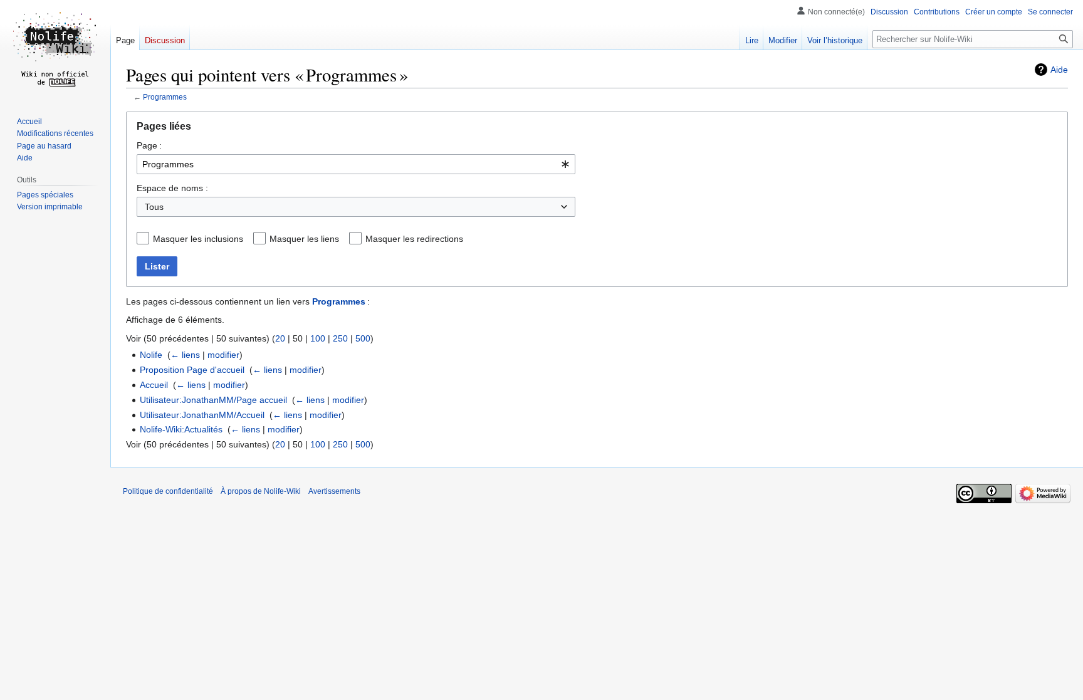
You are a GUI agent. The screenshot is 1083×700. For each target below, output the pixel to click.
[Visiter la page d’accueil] (55, 50)
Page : (149, 145)
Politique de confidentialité (168, 491)
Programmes (165, 97)
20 (280, 338)
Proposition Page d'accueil (192, 370)
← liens (185, 355)
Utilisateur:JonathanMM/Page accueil (213, 400)
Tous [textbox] (154, 207)
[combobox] (356, 164)
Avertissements (334, 491)
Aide (1059, 70)
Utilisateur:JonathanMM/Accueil (202, 415)
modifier (223, 355)
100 (317, 338)
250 (340, 338)
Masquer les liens (304, 239)
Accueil (154, 385)
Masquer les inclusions (198, 239)
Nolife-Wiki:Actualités (181, 429)
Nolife (151, 355)
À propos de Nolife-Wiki (261, 491)
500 (362, 338)
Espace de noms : (172, 188)
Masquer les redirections (414, 239)
